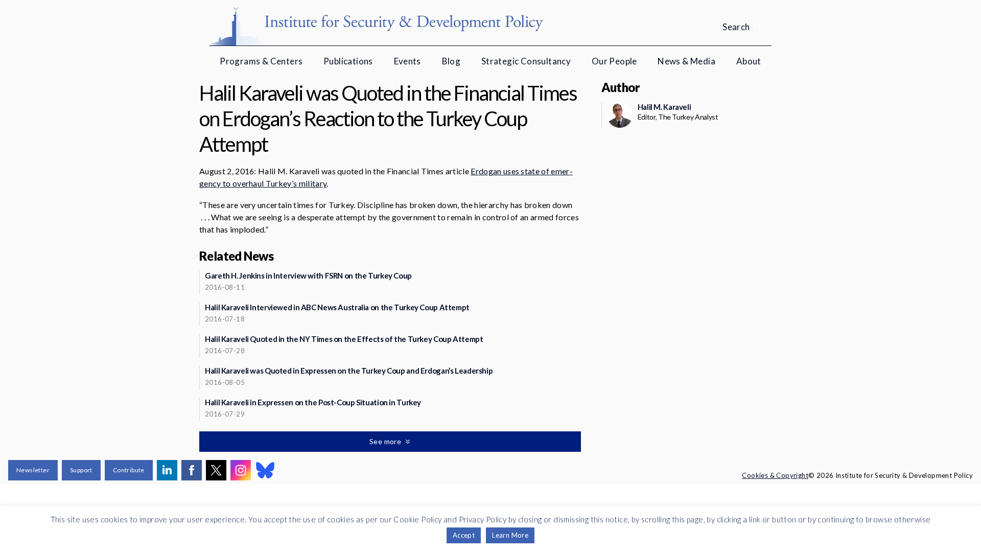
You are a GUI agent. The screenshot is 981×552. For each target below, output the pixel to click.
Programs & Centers (261, 61)
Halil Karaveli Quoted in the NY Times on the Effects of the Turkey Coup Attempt (344, 338)
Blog (451, 61)
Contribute (129, 470)
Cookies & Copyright (775, 475)
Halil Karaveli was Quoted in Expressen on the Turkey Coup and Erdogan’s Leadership (349, 370)
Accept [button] (464, 535)
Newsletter (33, 470)
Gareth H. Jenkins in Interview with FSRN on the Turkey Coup (308, 275)
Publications (348, 61)
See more (386, 441)
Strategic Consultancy (526, 61)
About (748, 61)
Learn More (510, 535)
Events (407, 61)
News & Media (686, 61)
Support (81, 470)
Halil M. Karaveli (664, 106)
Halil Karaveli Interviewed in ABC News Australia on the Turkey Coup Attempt (337, 307)
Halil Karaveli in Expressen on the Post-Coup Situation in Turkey (313, 402)
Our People (614, 61)
